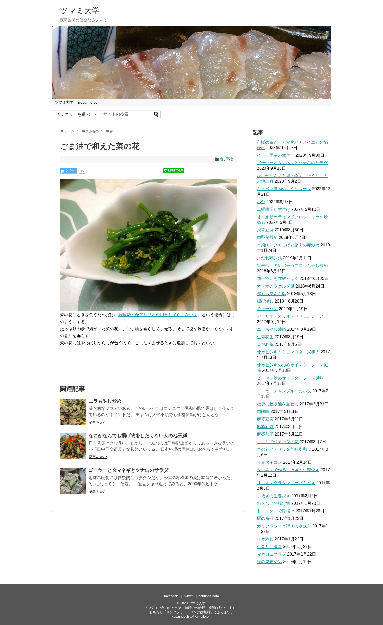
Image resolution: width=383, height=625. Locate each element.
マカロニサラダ (271, 554)
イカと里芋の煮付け (275, 155)
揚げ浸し (265, 301)
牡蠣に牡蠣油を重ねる (278, 404)
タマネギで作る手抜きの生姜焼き (288, 470)
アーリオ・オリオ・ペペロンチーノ (290, 316)
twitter (188, 596)
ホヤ (261, 202)
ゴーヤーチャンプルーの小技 (284, 391)
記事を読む (98, 422)
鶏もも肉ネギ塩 (271, 293)
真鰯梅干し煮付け (273, 209)
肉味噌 (263, 411)
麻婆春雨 (265, 426)
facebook (171, 596)
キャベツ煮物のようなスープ (284, 189)
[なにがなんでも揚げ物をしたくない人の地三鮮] (73, 446)
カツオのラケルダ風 (275, 286)
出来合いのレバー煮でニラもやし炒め (292, 265)
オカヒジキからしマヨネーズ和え (288, 352)
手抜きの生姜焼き (273, 496)
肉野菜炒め (267, 237)
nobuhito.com (89, 102)
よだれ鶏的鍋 (269, 258)
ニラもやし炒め (105, 401)
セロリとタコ (269, 546)
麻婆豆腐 (265, 419)
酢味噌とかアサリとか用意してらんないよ (157, 314)
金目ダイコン (269, 462)
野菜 (230, 159)
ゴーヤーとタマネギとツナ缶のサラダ (128, 470)
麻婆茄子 (265, 434)
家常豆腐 (265, 230)
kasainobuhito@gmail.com (192, 616)
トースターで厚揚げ (275, 511)
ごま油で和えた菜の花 (278, 441)
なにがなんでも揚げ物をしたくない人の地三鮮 (138, 435)
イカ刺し (265, 539)
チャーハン (267, 309)
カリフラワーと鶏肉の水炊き (284, 526)
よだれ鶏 (265, 344)
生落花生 (265, 337)
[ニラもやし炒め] (73, 412)
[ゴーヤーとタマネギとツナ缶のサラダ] (73, 481)
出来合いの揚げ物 (273, 503)
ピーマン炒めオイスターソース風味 (290, 378)
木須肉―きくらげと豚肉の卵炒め (288, 245)
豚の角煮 (265, 518)
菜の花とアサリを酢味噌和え (284, 449)
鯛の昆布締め (269, 561)
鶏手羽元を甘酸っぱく (278, 278)
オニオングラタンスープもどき (286, 483)
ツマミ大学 (80, 10)
